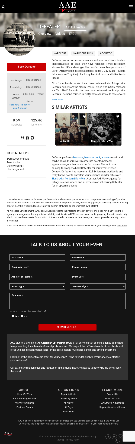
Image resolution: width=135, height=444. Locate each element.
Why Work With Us (24, 402)
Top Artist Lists (68, 394)
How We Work (24, 394)
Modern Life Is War (102, 141)
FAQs (72, 34)
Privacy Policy (72, 440)
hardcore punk (83, 53)
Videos (60, 34)
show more (57, 99)
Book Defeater (27, 66)
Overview (44, 34)
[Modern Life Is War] (104, 129)
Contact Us (112, 394)
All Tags (69, 407)
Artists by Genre (68, 398)
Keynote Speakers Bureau (112, 407)
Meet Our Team (112, 398)
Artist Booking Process (24, 398)
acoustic (22, 108)
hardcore (14, 104)
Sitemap (60, 440)
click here (122, 225)
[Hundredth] (71, 129)
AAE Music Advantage (112, 402)
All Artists (68, 402)
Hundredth (64, 141)
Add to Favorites (75, 27)
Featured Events (25, 407)
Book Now (68, 411)
